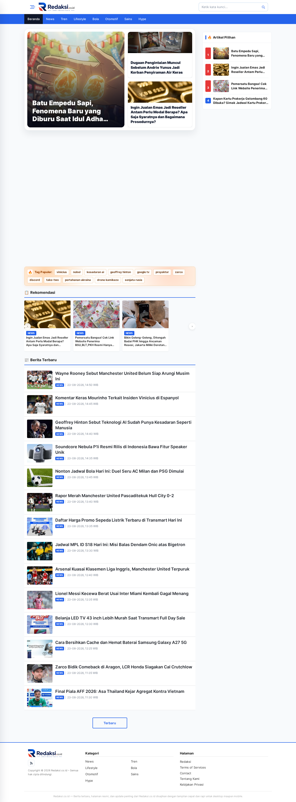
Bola (95, 19)
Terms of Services (193, 767)
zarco (179, 272)
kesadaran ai (95, 272)
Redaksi (185, 761)
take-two (52, 280)
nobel (76, 272)
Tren (64, 19)
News (50, 19)
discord (35, 280)
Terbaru (110, 723)
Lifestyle (80, 19)
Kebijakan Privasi (192, 784)
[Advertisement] (110, 166)
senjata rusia (133, 280)
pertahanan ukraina (78, 280)
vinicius (62, 272)
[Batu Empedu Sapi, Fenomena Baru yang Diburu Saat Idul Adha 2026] (221, 53)
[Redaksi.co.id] (56, 7)
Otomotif (111, 19)
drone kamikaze (108, 280)
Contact (185, 773)
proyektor (162, 272)
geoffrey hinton (120, 272)
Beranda (34, 19)
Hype (142, 19)
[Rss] (31, 763)
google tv (143, 272)
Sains (128, 19)
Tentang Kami (189, 779)
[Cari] (263, 7)
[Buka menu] (32, 7)
